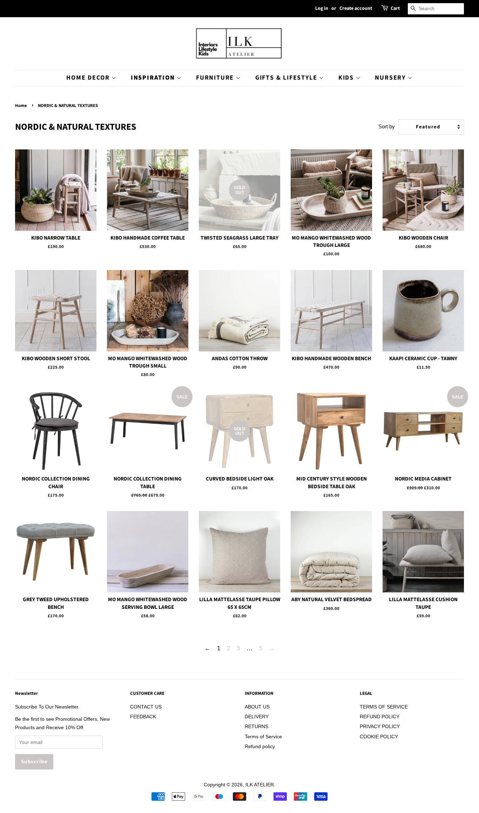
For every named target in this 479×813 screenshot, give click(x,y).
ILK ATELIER (259, 784)
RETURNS (256, 726)
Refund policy (260, 746)
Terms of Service (263, 736)
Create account (355, 8)
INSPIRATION (154, 77)
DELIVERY (257, 716)
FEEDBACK (143, 716)
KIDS (347, 77)
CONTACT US (146, 707)
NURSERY (391, 77)
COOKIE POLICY (379, 736)
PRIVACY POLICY (380, 726)
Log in (321, 8)
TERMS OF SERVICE (384, 707)
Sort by (386, 126)
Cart (395, 8)
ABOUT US (257, 707)
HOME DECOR (89, 77)
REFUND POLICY (379, 716)
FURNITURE (216, 77)
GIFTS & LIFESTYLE (287, 77)
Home (21, 105)
